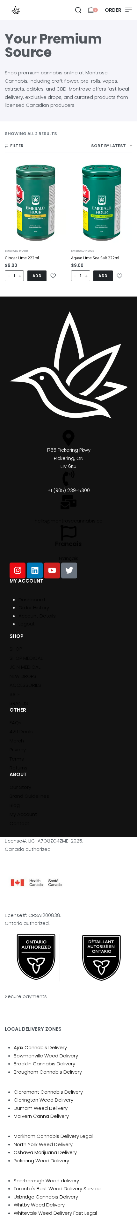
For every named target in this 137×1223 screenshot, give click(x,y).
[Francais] (68, 533)
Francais (68, 544)
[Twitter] (69, 570)
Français (68, 558)
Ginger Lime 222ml (22, 258)
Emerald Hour (16, 250)
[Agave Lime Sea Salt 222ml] (102, 203)
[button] (37, 275)
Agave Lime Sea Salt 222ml (95, 258)
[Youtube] (52, 570)
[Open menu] (118, 10)
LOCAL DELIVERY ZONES (33, 1029)
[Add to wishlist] (53, 276)
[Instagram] (17, 570)
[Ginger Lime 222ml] (35, 203)
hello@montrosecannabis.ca (69, 520)
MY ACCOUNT (26, 580)
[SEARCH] (78, 10)
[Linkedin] (35, 570)
